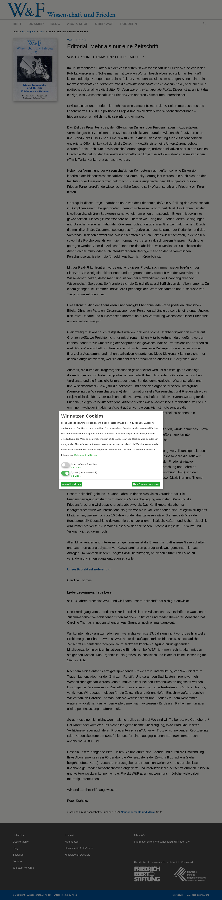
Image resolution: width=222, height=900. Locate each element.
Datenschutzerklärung (85, 455)
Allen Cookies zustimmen (146, 484)
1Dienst (76, 467)
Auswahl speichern (72, 484)
